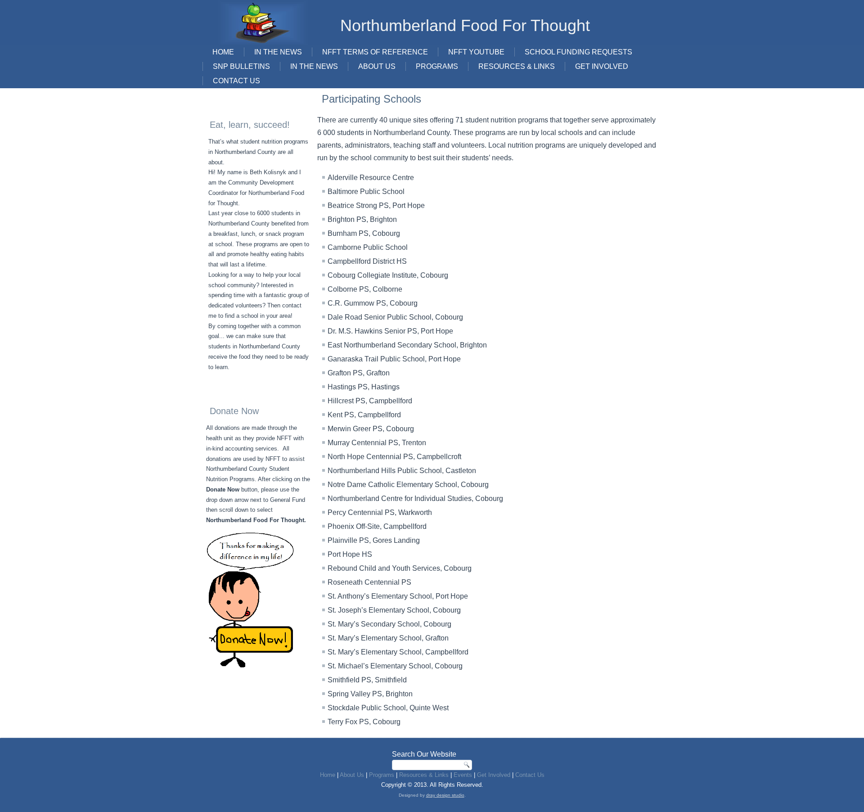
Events (463, 774)
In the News (314, 66)
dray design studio (445, 795)
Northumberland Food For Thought (465, 25)
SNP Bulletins (241, 66)
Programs (437, 66)
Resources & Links (516, 66)
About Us (377, 66)
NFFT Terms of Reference (375, 52)
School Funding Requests (578, 52)
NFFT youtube (476, 52)
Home (223, 52)
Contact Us (236, 81)
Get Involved (601, 66)
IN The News (278, 52)
